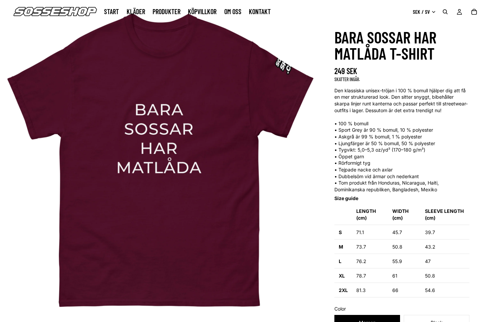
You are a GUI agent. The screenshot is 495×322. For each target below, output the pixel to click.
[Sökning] (445, 11)
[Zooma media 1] (160, 160)
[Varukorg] (474, 11)
